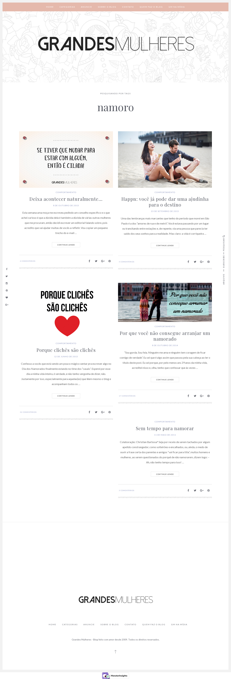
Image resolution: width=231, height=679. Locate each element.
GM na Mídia (177, 7)
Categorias (67, 7)
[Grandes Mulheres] (115, 44)
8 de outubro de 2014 (165, 345)
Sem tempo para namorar (165, 428)
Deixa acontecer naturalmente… (66, 199)
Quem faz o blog (151, 7)
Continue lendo (66, 245)
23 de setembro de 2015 (165, 211)
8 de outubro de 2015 (66, 205)
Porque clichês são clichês (66, 350)
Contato (128, 7)
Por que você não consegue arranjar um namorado (165, 336)
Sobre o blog (107, 7)
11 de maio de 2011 (165, 435)
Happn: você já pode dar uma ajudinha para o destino (165, 202)
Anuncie (86, 7)
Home (50, 7)
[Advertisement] (115, 550)
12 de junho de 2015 (66, 356)
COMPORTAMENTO (66, 192)
